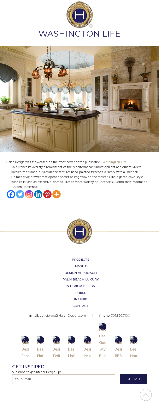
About (81, 266)
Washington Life (114, 162)
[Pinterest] (47, 194)
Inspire (80, 299)
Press (80, 293)
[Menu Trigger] (145, 8)
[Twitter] (20, 194)
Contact (80, 306)
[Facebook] (11, 194)
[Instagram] (29, 194)
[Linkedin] (38, 194)
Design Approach (80, 273)
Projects (80, 259)
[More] (56, 194)
